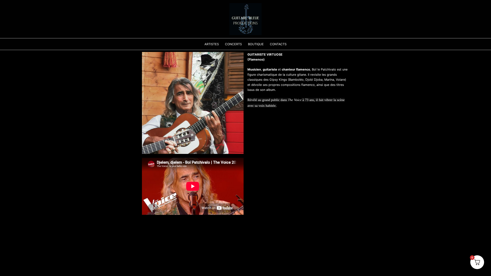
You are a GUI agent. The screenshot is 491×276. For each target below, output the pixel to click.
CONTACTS (278, 44)
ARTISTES (211, 44)
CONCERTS (233, 44)
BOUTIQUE (256, 44)
